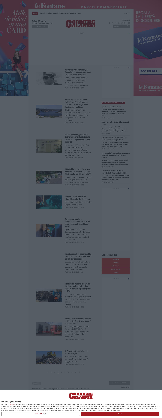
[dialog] (81, 404)
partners (11, 404)
